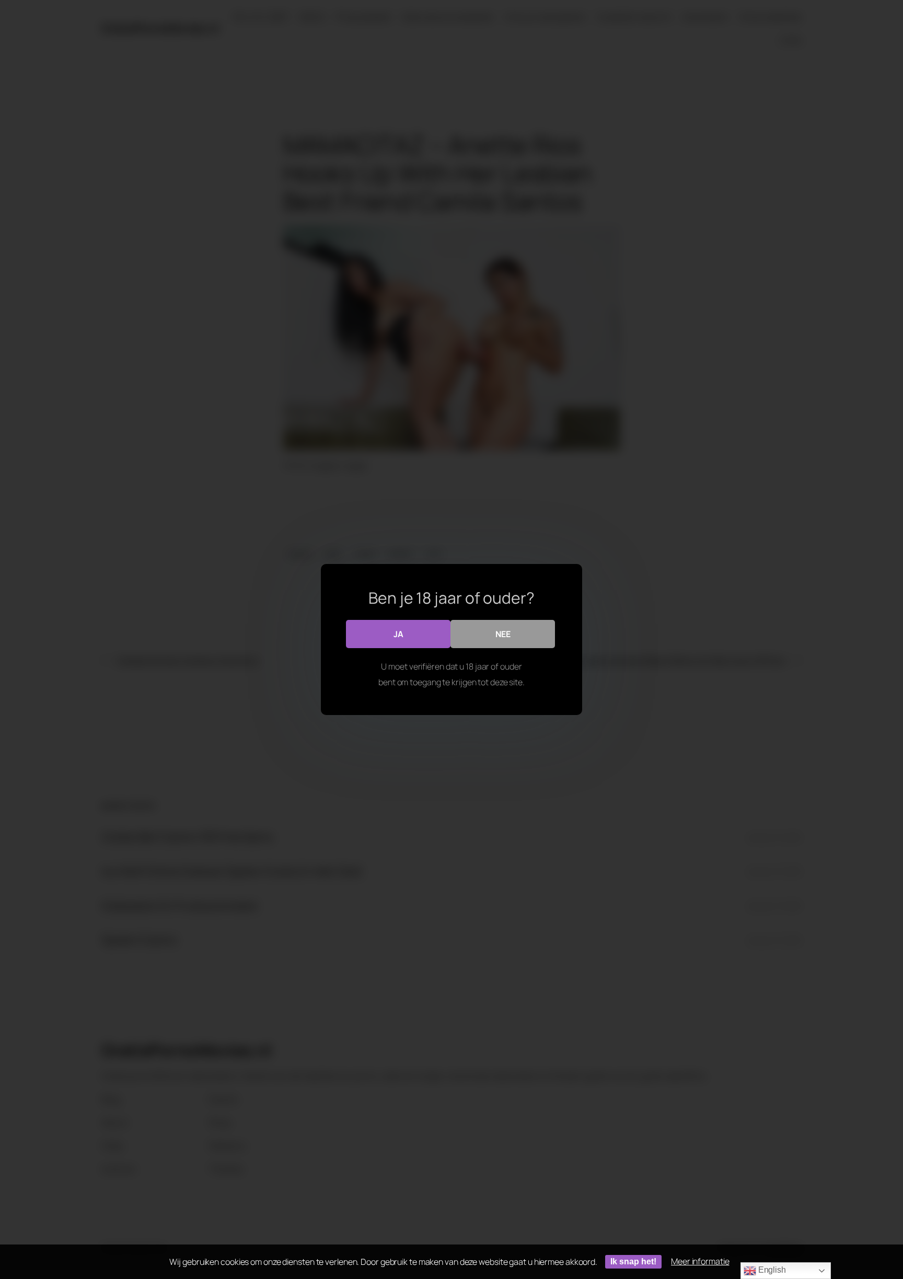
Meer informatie (700, 1261)
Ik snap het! (633, 1261)
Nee (503, 634)
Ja (398, 634)
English (771, 1269)
